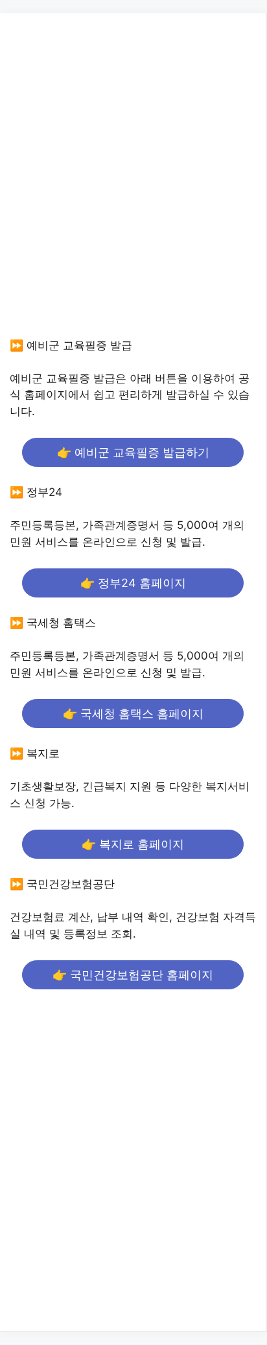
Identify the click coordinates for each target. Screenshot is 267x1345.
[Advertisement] (133, 187)
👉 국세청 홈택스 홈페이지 (133, 713)
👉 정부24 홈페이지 (133, 583)
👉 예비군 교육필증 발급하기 (133, 452)
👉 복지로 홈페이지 (133, 844)
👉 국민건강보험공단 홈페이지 (132, 975)
